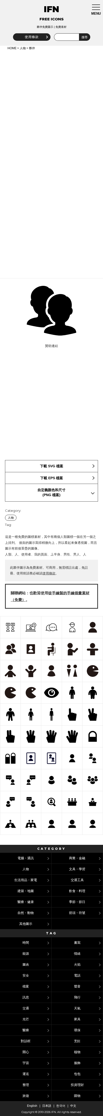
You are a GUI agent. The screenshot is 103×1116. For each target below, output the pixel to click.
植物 (77, 1052)
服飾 (77, 1063)
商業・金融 (77, 858)
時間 (25, 942)
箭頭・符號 (77, 913)
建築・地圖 (26, 891)
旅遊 (25, 1096)
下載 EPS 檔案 (51, 478)
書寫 (77, 942)
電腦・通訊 (26, 858)
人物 (23, 48)
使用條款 (32, 37)
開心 (25, 1052)
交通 (25, 1008)
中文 (73, 1106)
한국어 (60, 1106)
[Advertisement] (51, 104)
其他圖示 (25, 924)
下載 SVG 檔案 (51, 466)
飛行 (77, 997)
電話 (77, 975)
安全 (25, 975)
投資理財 (77, 1085)
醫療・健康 (26, 902)
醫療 (25, 1030)
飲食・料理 (77, 891)
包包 (77, 1074)
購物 (77, 1096)
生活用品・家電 (25, 880)
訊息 (25, 997)
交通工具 (77, 880)
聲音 (77, 986)
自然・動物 (26, 913)
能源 (25, 953)
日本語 (46, 1106)
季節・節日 (77, 902)
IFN (51, 9)
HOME (12, 48)
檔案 (25, 986)
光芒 (25, 1019)
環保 (77, 1030)
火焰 (77, 964)
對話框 (25, 1041)
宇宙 (25, 1063)
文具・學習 (77, 869)
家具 (77, 1019)
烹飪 (77, 1041)
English (32, 1106)
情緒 (77, 953)
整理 (25, 1085)
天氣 (77, 1008)
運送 (25, 1074)
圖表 (25, 964)
